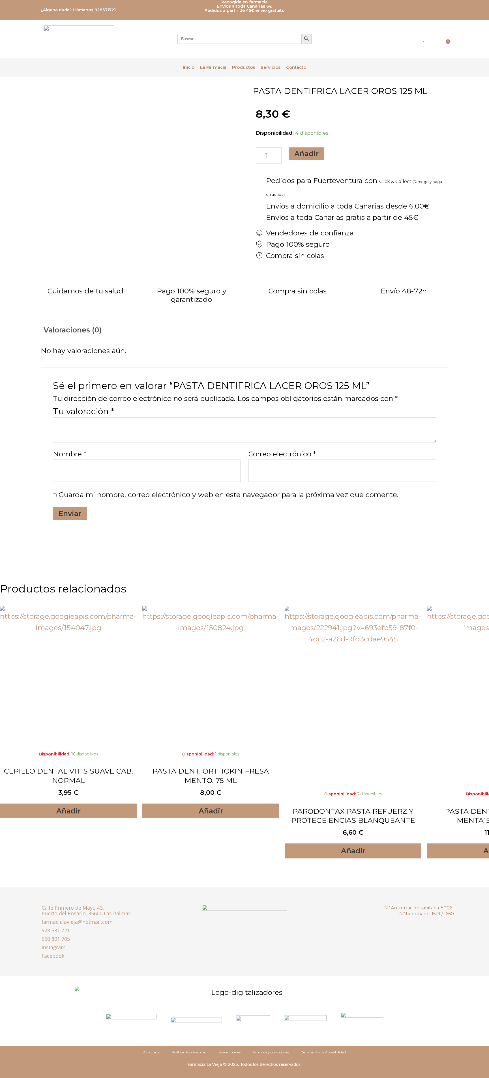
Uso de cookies (229, 1052)
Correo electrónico (282, 454)
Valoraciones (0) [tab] (73, 330)
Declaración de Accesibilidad (323, 1052)
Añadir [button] (68, 811)
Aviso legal (151, 1052)
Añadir (306, 153)
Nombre (69, 454)
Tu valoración (83, 411)
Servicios (270, 67)
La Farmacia (213, 67)
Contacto (296, 67)
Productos (243, 67)
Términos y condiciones (270, 1052)
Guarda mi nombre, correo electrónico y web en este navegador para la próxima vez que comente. (228, 494)
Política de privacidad (189, 1052)
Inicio (188, 67)
